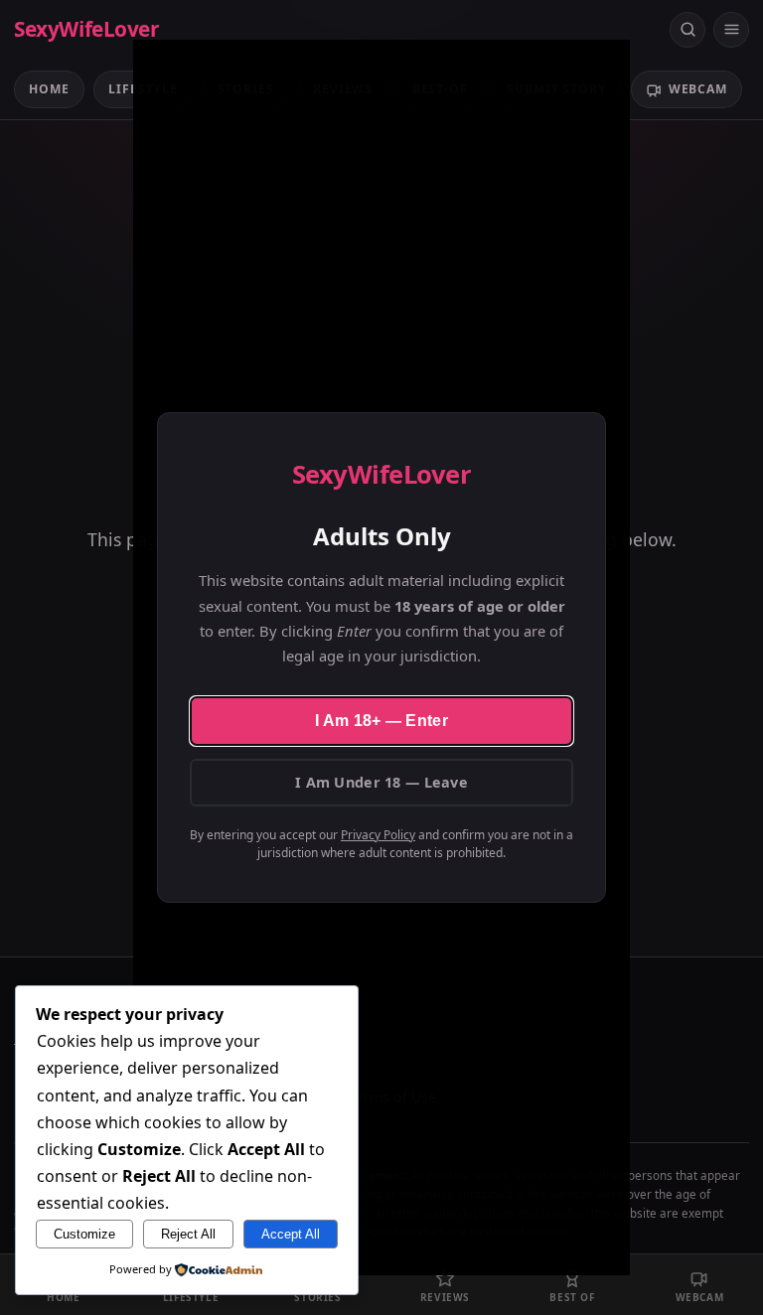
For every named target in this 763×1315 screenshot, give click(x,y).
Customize (84, 1234)
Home (49, 88)
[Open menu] (731, 30)
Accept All (290, 1234)
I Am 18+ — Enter (381, 720)
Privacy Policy (378, 834)
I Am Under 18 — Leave (381, 782)
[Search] (687, 30)
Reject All (188, 1234)
